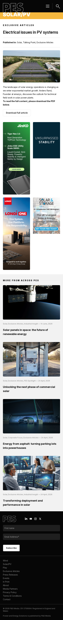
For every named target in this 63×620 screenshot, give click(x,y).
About (6, 585)
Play (5, 567)
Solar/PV (7, 564)
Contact (6, 599)
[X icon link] (40, 519)
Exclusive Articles (11, 571)
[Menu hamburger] (47, 6)
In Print (6, 581)
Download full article (17, 113)
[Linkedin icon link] (26, 518)
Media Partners (10, 589)
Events (6, 578)
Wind (5, 560)
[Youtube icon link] (31, 519)
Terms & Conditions (12, 596)
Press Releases (10, 574)
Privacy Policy (10, 592)
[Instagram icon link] (35, 518)
